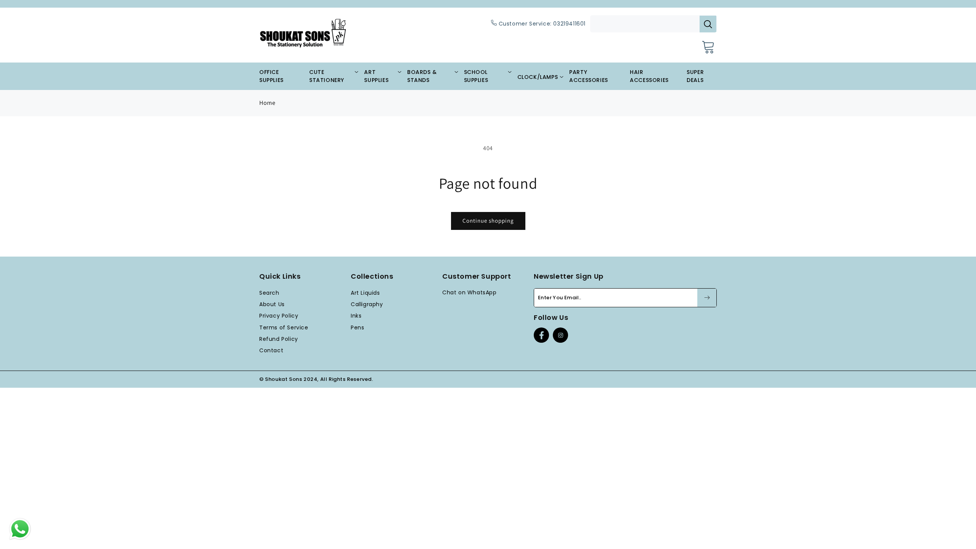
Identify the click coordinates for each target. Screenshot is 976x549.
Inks (356, 315)
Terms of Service (283, 327)
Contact (271, 350)
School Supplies (476, 76)
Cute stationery (326, 76)
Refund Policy (278, 339)
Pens (357, 327)
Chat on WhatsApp (469, 292)
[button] (708, 46)
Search (269, 293)
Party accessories (588, 76)
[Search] (708, 24)
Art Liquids (365, 293)
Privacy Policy (278, 315)
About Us (272, 304)
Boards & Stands (422, 76)
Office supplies (271, 76)
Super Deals (695, 76)
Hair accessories (649, 76)
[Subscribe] (706, 298)
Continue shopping (488, 220)
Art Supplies (376, 76)
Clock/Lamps (537, 77)
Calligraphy (367, 304)
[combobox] (653, 23)
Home (267, 103)
